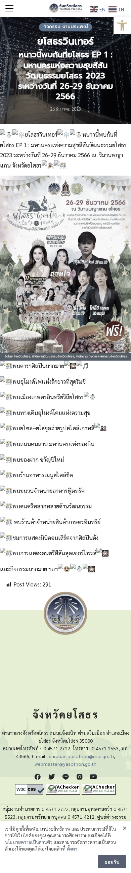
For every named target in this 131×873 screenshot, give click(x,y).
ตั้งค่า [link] (72, 849)
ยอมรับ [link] (112, 862)
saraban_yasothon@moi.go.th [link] (81, 756)
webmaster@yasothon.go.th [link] (65, 764)
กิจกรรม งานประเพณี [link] (65, 26)
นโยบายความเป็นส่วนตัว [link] (28, 842)
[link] (122, 25)
